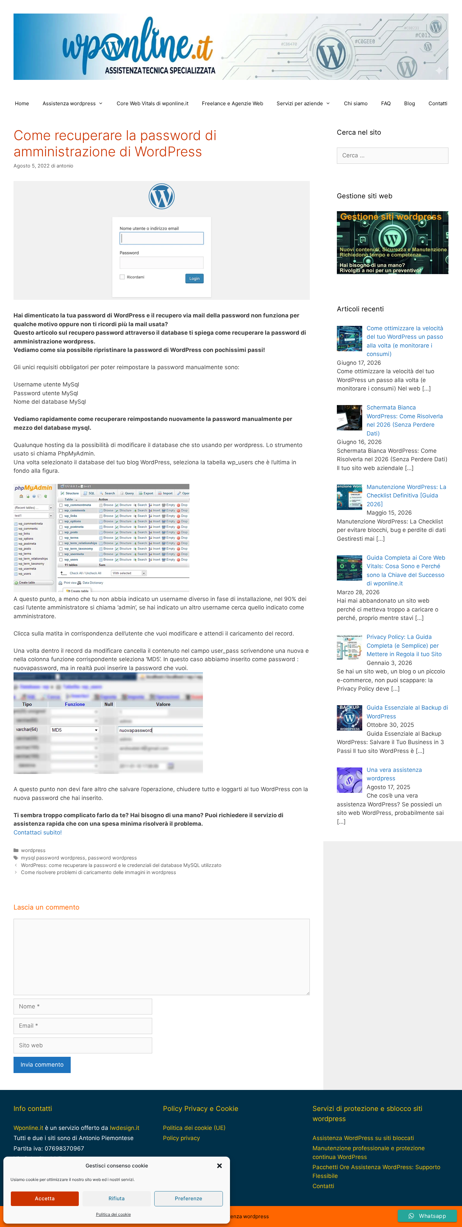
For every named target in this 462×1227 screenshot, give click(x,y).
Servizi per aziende (300, 103)
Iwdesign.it (124, 1127)
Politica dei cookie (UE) (194, 1127)
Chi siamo (356, 103)
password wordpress (112, 858)
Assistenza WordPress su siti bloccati (363, 1138)
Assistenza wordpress (69, 103)
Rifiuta (117, 1198)
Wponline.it (28, 1127)
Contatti (438, 103)
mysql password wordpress (53, 858)
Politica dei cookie (113, 1214)
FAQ (386, 103)
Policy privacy (181, 1138)
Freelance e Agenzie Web (232, 103)
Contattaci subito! (38, 832)
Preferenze (188, 1198)
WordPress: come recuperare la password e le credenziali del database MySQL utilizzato (121, 865)
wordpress (33, 850)
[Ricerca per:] (392, 155)
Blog (409, 103)
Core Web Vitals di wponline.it (152, 103)
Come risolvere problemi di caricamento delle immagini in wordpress (98, 872)
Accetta (45, 1198)
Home (22, 103)
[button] (219, 1165)
